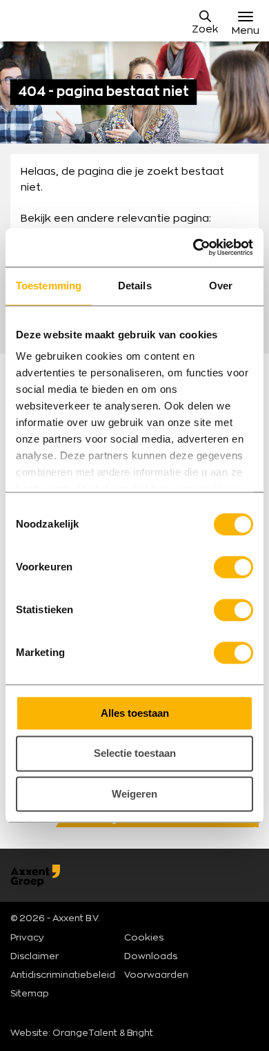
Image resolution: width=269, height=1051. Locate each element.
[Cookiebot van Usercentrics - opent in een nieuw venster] (193, 247)
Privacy (27, 938)
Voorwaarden (156, 975)
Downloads (150, 956)
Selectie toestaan (135, 754)
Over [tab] (220, 285)
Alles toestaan (135, 713)
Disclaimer (34, 956)
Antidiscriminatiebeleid (62, 975)
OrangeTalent (84, 1033)
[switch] (233, 567)
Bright (140, 1033)
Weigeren (134, 794)
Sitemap (29, 994)
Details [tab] (135, 285)
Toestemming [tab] (48, 285)
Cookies (143, 938)
